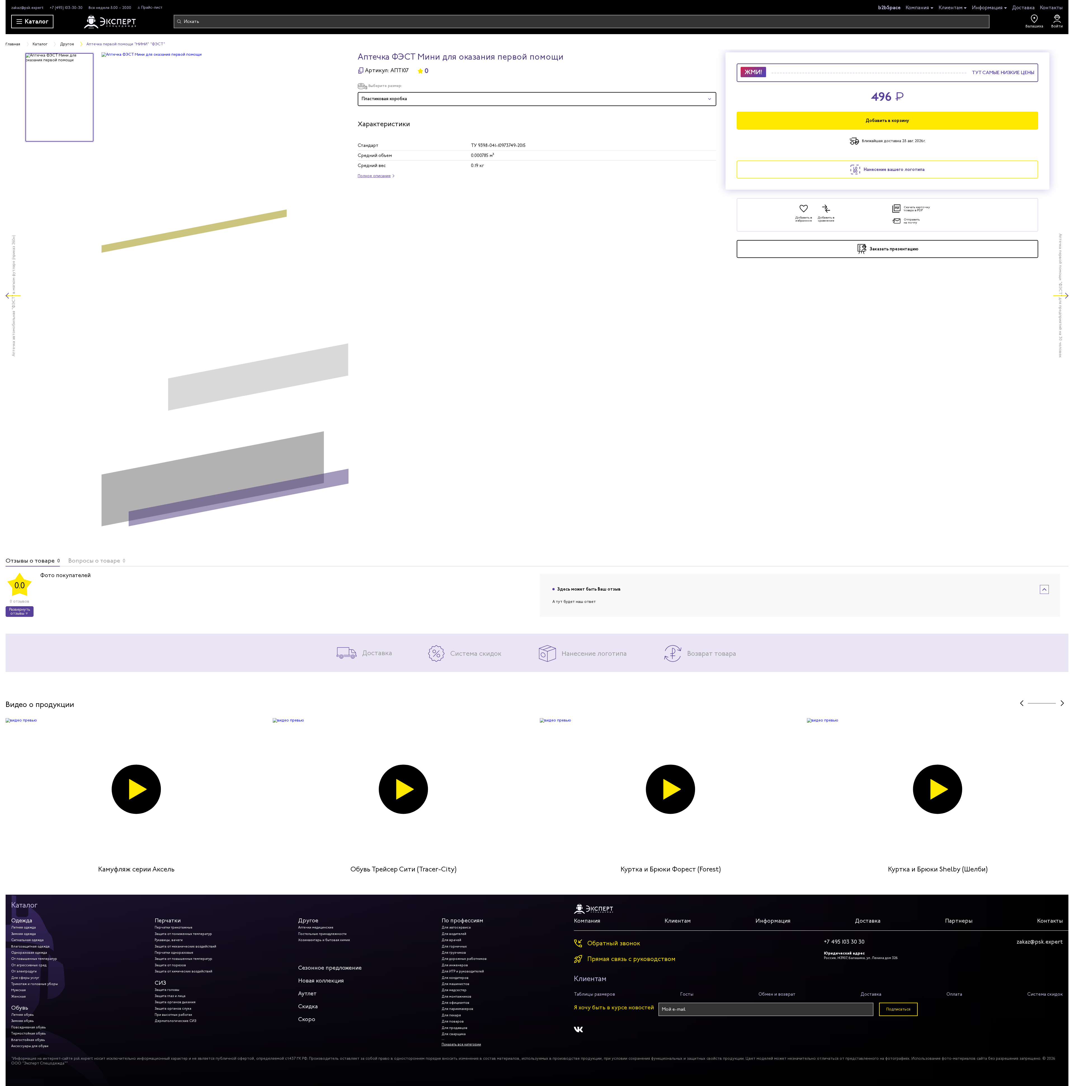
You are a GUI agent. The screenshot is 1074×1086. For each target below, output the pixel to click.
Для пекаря (451, 1015)
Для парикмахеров (457, 1009)
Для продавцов (454, 1028)
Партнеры (958, 921)
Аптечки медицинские (315, 927)
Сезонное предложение (330, 968)
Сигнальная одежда (27, 940)
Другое (308, 920)
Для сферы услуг (25, 977)
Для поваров (453, 1021)
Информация (987, 8)
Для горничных (454, 946)
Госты (686, 994)
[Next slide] (1062, 703)
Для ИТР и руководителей (463, 971)
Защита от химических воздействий (183, 971)
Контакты (1051, 7)
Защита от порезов (170, 965)
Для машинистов (455, 984)
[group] (225, 295)
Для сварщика (454, 1034)
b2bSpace (889, 7)
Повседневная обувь (28, 1027)
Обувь (19, 1008)
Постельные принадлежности (322, 934)
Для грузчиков (454, 952)
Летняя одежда (23, 927)
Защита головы (167, 990)
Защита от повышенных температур (183, 958)
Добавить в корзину (887, 120)
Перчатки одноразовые (174, 952)
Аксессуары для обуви (29, 1046)
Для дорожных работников (464, 958)
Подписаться (898, 1009)
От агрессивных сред (28, 965)
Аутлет (307, 993)
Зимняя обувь (22, 1021)
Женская (18, 996)
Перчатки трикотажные (173, 927)
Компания (917, 8)
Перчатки (168, 920)
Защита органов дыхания (175, 1002)
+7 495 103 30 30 (844, 942)
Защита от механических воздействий (185, 946)
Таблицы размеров (594, 994)
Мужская (18, 990)
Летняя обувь (22, 1014)
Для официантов (455, 1002)
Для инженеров (455, 965)
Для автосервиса (456, 927)
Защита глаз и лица (170, 996)
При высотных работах (173, 1014)
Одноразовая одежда (29, 952)
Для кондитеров (455, 977)
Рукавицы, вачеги (169, 940)
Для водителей (454, 934)
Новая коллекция (321, 980)
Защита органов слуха (173, 1008)
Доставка (1023, 7)
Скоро (306, 1019)
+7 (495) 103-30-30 (66, 7)
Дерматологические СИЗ (175, 1021)
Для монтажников (456, 996)
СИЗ (160, 983)
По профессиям (462, 920)
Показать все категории (461, 1044)
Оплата (954, 994)
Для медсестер (454, 990)
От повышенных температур (34, 958)
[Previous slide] (1021, 703)
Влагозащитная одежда (30, 946)
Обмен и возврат (777, 994)
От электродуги (24, 971)
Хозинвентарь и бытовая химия (324, 940)
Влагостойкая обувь (28, 1040)
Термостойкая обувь (28, 1033)
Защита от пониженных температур (183, 934)
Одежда (21, 920)
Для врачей (451, 940)
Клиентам (951, 8)
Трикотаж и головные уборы (34, 984)
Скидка (308, 1006)
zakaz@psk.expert (27, 7)
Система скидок (1045, 994)
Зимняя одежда (23, 934)
